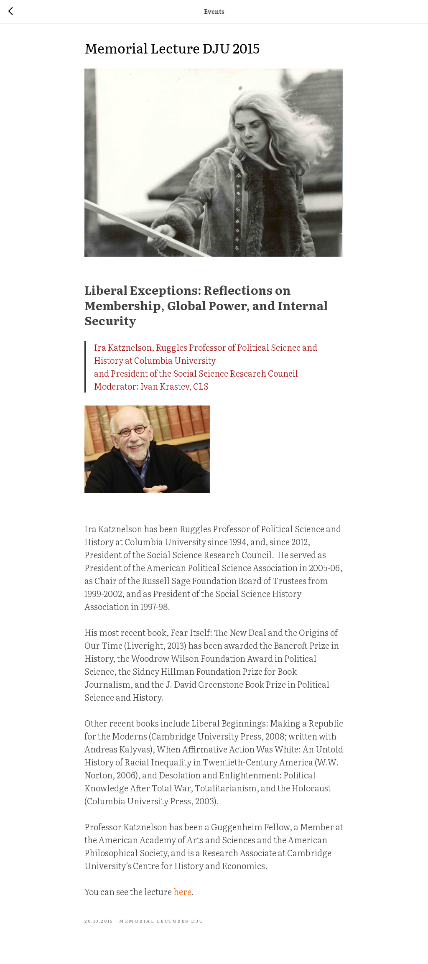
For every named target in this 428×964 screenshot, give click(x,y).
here (182, 891)
